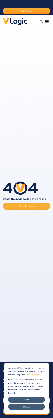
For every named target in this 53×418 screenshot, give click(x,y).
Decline (26, 407)
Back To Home (26, 206)
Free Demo (26, 11)
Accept (26, 399)
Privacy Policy (33, 374)
